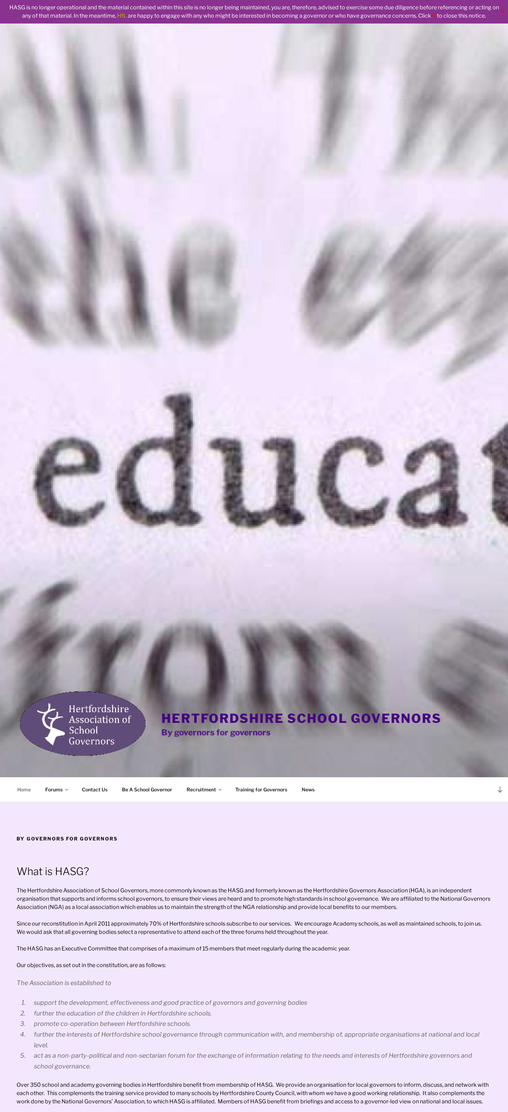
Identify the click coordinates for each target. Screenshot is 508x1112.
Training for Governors (261, 789)
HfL (122, 15)
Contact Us (94, 789)
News (308, 789)
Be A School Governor (147, 789)
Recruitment (201, 789)
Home (24, 789)
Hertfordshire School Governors (301, 718)
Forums (54, 789)
